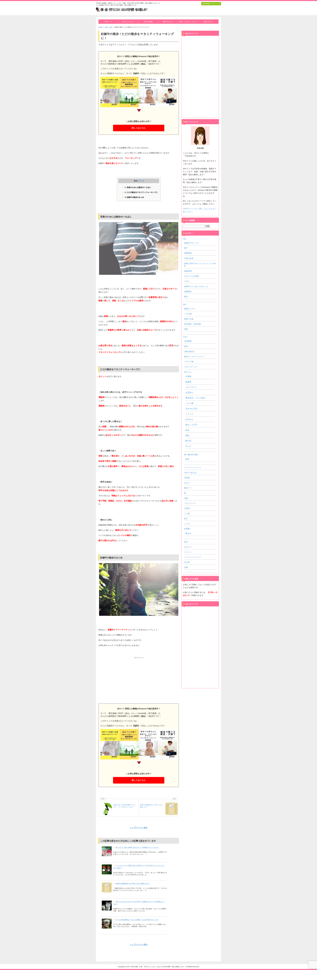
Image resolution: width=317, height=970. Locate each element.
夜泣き (188, 533)
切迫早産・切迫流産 (192, 324)
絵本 (186, 346)
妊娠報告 (188, 291)
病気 (187, 435)
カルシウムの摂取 (191, 276)
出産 (184, 304)
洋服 (186, 567)
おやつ (187, 483)
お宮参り (189, 392)
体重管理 (188, 253)
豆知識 (187, 478)
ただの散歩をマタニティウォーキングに (141, 192)
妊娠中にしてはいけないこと (196, 286)
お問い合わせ (208, 22)
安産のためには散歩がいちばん (138, 187)
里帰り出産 (188, 319)
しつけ (187, 524)
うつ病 (187, 514)
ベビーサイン (191, 387)
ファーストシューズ (192, 468)
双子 (186, 248)
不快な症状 (188, 258)
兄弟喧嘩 (188, 341)
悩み (186, 542)
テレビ (188, 446)
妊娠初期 (188, 271)
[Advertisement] (138, 677)
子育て (185, 337)
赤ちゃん (188, 372)
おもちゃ (188, 547)
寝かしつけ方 (191, 425)
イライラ (189, 414)
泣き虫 (187, 562)
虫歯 (186, 498)
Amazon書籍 (148, 22)
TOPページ (108, 22)
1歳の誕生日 (189, 351)
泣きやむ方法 (191, 409)
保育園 (187, 529)
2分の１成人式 (190, 473)
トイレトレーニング (192, 557)
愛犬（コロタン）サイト (188, 22)
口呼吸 (188, 376)
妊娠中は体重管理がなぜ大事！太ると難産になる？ (133, 883)
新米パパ (188, 488)
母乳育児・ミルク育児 (195, 398)
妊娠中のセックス (191, 243)
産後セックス (189, 309)
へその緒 (188, 314)
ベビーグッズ (189, 503)
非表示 (140, 181)
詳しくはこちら (139, 128)
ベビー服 (189, 403)
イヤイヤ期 (188, 362)
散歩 (186, 297)
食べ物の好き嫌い (191, 455)
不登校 (187, 508)
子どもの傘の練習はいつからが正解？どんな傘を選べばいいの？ (137, 920)
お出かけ (189, 419)
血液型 (188, 382)
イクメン (188, 552)
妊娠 (184, 239)
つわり (187, 281)
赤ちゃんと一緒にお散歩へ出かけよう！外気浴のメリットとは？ (137, 847)
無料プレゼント (168, 22)
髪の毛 (188, 441)
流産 (186, 329)
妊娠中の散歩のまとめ (134, 197)
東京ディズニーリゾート (194, 357)
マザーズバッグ (190, 367)
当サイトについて (128, 22)
